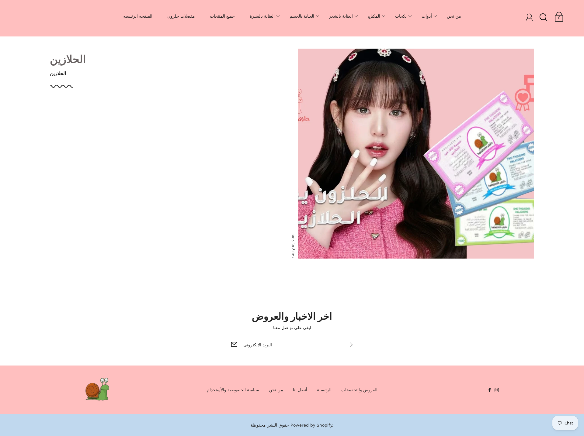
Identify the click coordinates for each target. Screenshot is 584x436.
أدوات (427, 16)
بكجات (401, 16)
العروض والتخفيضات (359, 390)
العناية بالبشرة (262, 16)
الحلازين (68, 58)
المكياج (374, 16)
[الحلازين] (416, 154)
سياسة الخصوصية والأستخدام (233, 390)
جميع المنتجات (222, 16)
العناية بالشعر (341, 16)
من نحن (454, 16)
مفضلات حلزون (181, 16)
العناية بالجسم (302, 16)
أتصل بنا (300, 390)
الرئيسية (324, 390)
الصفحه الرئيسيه (137, 16)
